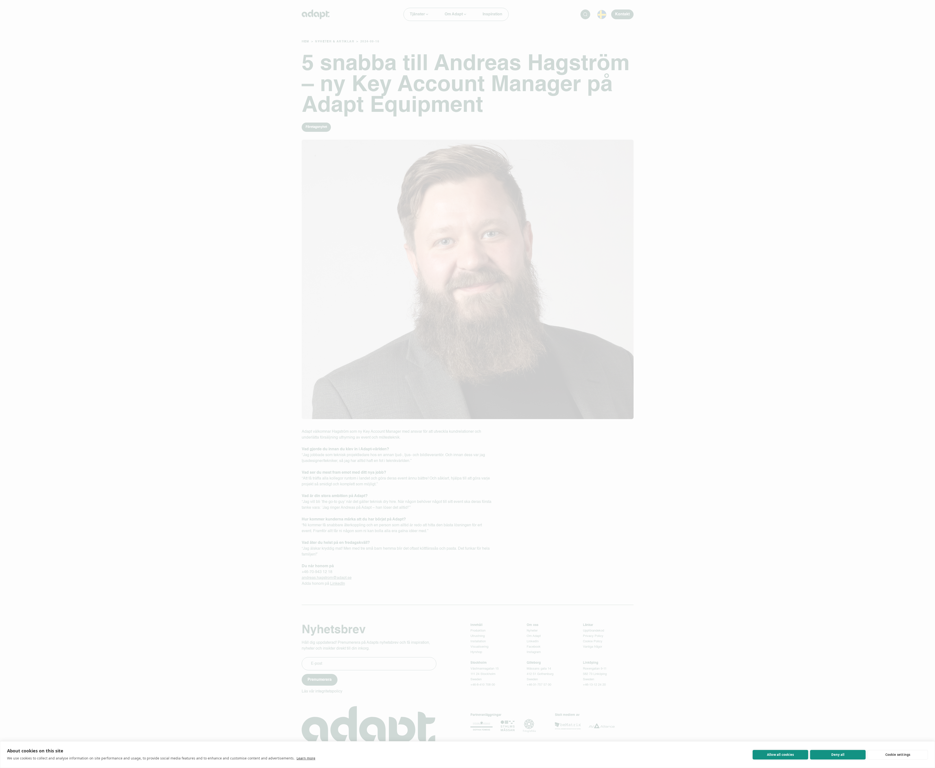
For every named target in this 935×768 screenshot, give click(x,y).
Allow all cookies (780, 754)
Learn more (306, 758)
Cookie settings (897, 754)
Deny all (838, 754)
